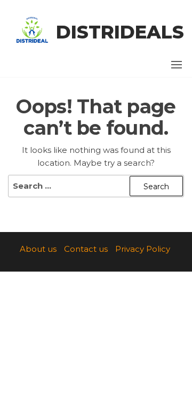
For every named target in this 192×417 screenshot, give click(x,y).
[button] (176, 64)
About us (38, 249)
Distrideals (120, 32)
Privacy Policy (142, 249)
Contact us (86, 249)
